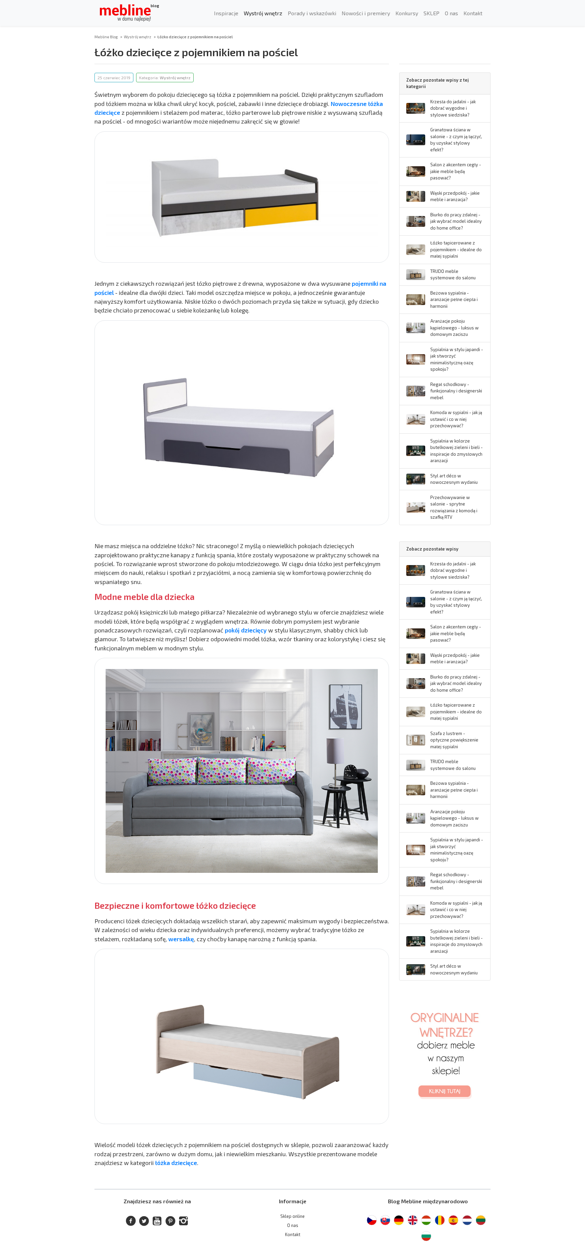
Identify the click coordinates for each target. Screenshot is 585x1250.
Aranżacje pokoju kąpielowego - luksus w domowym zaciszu (454, 327)
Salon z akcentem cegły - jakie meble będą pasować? (455, 171)
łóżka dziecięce (176, 1162)
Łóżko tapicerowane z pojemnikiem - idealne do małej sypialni (456, 249)
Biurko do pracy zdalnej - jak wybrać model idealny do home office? (456, 221)
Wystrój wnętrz (263, 13)
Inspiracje (226, 13)
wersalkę (181, 939)
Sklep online (292, 1216)
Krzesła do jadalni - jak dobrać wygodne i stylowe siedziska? (453, 108)
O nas (451, 13)
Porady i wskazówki (312, 13)
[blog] (125, 13)
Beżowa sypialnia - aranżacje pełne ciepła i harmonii (454, 299)
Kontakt (472, 13)
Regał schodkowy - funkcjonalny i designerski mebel (456, 391)
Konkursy (406, 13)
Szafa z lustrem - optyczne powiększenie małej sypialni (454, 740)
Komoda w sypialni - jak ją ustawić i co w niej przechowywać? (456, 419)
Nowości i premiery (366, 13)
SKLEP (431, 13)
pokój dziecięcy (246, 630)
